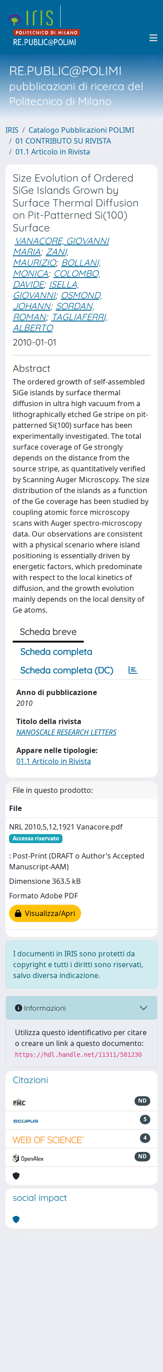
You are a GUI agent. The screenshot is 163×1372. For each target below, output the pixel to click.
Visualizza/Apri (48, 913)
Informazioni (44, 1007)
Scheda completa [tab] (56, 651)
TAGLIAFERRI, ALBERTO (60, 322)
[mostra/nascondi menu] (153, 38)
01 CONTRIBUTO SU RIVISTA (63, 141)
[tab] (133, 670)
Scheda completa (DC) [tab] (66, 670)
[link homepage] (33, 16)
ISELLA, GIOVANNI (46, 289)
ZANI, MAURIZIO (40, 257)
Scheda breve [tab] (48, 631)
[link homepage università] (47, 38)
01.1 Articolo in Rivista (52, 152)
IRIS (12, 130)
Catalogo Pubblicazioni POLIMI (81, 130)
